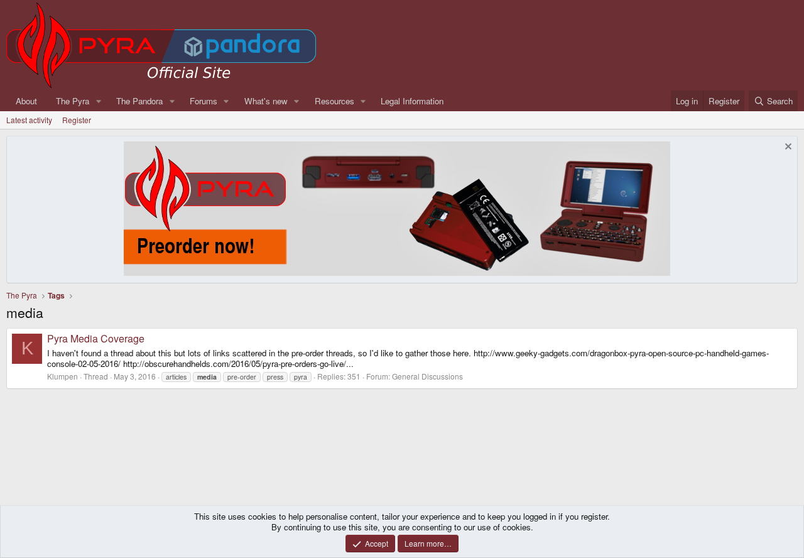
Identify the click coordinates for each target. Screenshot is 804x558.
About (26, 101)
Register (76, 119)
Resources (334, 101)
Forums (203, 101)
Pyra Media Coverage (95, 338)
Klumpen (62, 376)
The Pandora (139, 101)
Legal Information (412, 101)
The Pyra (72, 101)
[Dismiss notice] (786, 148)
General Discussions (427, 376)
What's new (266, 101)
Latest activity (29, 119)
